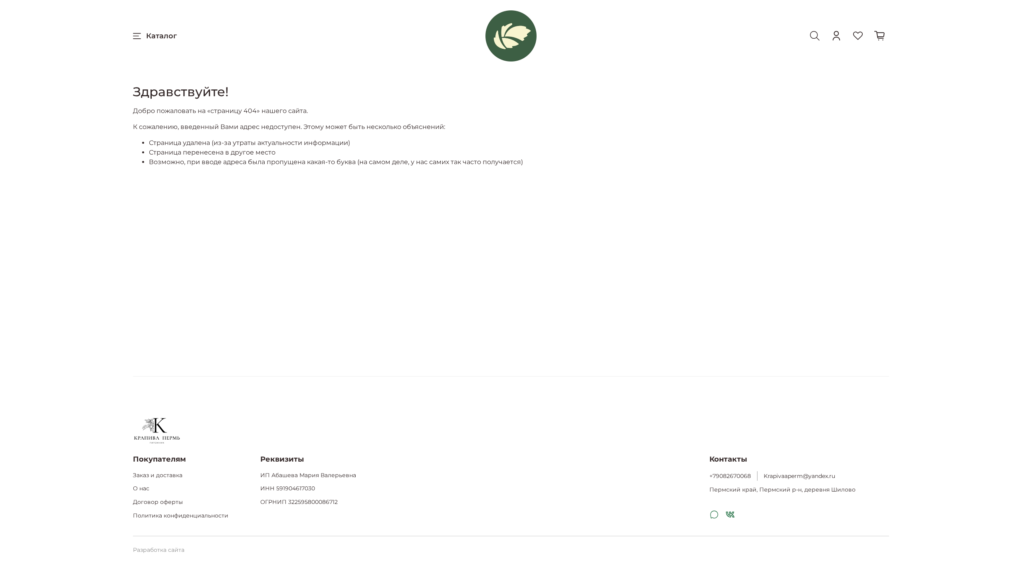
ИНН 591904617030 (287, 488)
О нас (141, 488)
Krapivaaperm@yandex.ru (799, 476)
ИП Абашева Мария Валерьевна (308, 475)
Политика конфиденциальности (180, 515)
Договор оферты (158, 502)
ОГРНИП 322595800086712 (299, 502)
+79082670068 (730, 476)
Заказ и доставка (157, 475)
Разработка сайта (158, 549)
